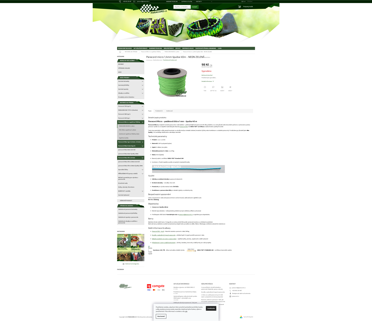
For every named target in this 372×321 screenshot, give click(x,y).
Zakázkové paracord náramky (127, 209)
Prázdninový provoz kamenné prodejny (185, 292)
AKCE (119, 72)
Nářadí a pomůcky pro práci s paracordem (164, 239)
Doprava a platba (186, 1)
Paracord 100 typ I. (124, 118)
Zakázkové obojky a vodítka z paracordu (127, 222)
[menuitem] (125, 48)
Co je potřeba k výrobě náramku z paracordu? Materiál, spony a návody (212, 288)
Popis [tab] (150, 111)
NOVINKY (121, 64)
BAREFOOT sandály (124, 191)
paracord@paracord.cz (186, 215)
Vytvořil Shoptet (248, 317)
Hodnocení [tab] (169, 111)
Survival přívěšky (123, 85)
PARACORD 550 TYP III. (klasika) (128, 110)
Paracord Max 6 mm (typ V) (126, 146)
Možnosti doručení (207, 75)
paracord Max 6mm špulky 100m (128, 154)
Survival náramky (123, 81)
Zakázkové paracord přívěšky (127, 213)
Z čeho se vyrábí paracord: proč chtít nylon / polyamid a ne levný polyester (212, 296)
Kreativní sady (123, 183)
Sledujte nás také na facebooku (241, 293)
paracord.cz (235, 296)
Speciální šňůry (123, 170)
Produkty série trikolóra (126, 97)
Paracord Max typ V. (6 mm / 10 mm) (129, 142)
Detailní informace (207, 81)
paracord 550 (184, 127)
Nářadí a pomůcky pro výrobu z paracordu (128, 178)
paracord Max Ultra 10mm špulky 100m (130, 166)
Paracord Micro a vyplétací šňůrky (129, 122)
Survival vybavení (123, 195)
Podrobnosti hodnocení (170, 60)
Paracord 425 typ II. (124, 114)
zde (186, 311)
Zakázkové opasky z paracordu (128, 217)
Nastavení (161, 316)
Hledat (194, 7)
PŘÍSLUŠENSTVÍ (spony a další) (127, 174)
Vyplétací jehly (123, 138)
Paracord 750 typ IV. (124, 106)
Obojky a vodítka (123, 93)
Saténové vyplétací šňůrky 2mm (129, 134)
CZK (242, 1)
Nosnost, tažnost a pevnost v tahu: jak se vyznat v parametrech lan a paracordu (213, 301)
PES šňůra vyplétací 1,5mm (127, 130)
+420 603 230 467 (237, 291)
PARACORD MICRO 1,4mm (127, 126)
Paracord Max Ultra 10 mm (126, 158)
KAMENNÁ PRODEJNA (172, 1)
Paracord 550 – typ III (158, 231)
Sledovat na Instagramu (132, 264)
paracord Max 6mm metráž (126, 150)
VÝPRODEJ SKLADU (124, 68)
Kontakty (199, 1)
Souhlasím (211, 308)
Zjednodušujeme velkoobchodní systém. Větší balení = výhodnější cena (185, 297)
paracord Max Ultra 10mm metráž (129, 162)
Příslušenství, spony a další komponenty (164, 243)
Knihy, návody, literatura (126, 187)
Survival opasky (123, 89)
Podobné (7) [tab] (159, 111)
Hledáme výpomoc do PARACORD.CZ (184, 287)
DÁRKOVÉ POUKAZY (126, 201)
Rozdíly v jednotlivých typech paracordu (163, 235)
